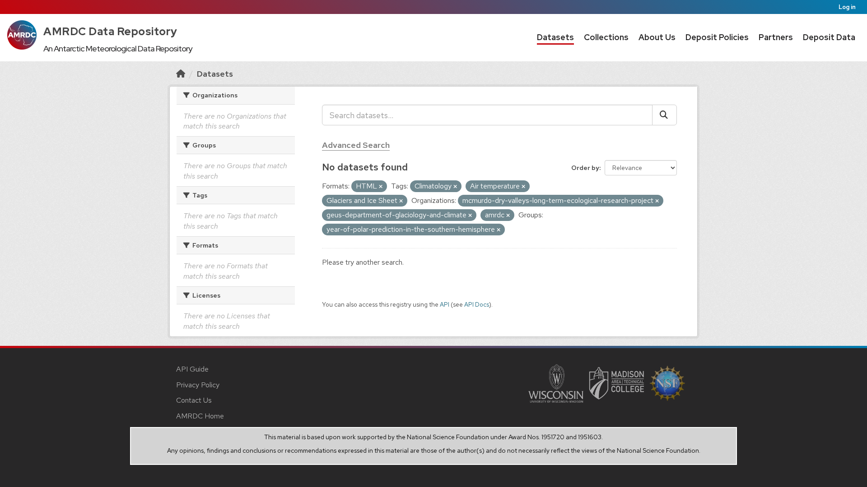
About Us (657, 37)
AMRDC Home (200, 416)
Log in (847, 7)
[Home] (180, 74)
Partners (776, 37)
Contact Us (194, 400)
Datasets (555, 37)
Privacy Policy (197, 385)
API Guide (192, 369)
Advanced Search (356, 145)
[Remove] (380, 187)
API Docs (476, 304)
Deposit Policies (717, 37)
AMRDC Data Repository (110, 31)
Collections (606, 37)
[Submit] (664, 115)
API (444, 304)
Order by (585, 168)
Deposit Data (829, 37)
